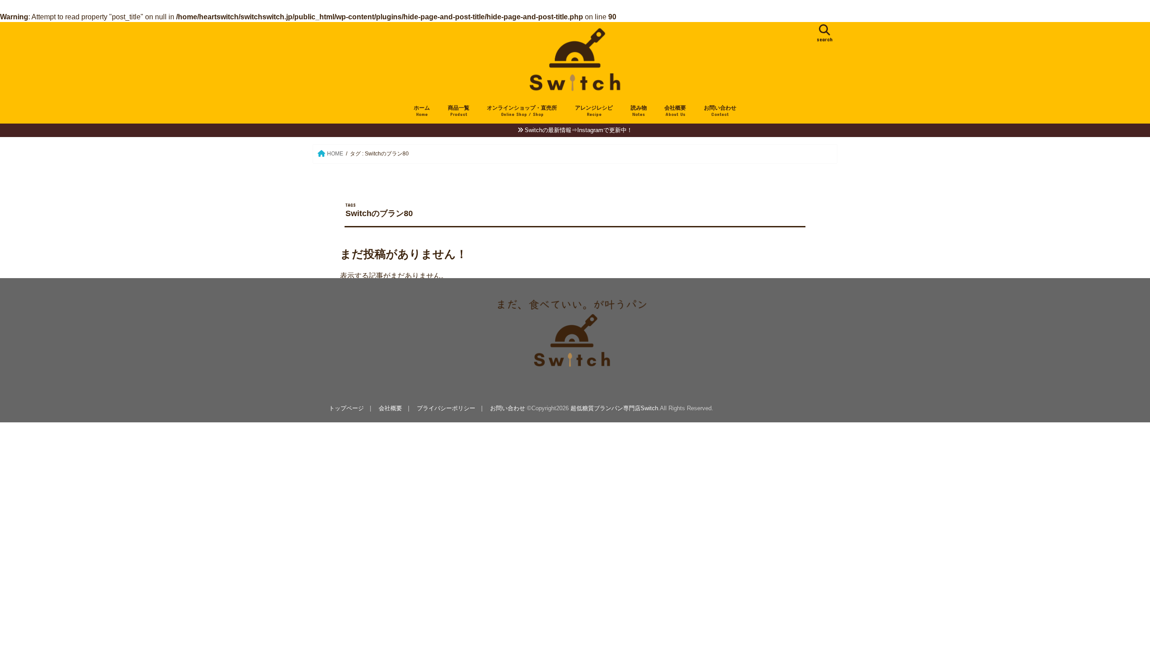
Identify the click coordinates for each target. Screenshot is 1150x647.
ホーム (422, 111)
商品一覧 (458, 111)
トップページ (346, 408)
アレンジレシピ (594, 111)
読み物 (639, 111)
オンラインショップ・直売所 (522, 111)
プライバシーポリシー (446, 408)
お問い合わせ (720, 111)
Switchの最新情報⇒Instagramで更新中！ (578, 130)
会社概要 (675, 111)
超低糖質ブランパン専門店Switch (614, 408)
